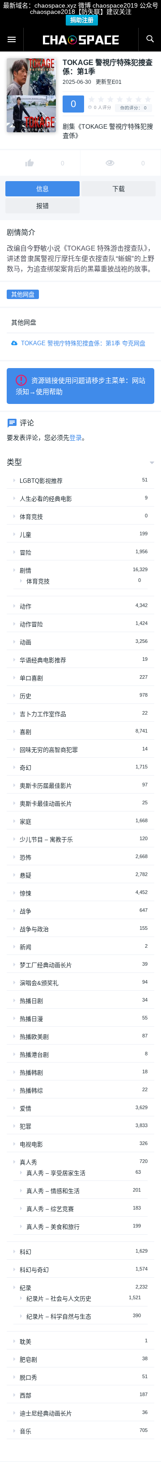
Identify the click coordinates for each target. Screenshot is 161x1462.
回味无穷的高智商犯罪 (49, 749)
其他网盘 (22, 294)
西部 (25, 1395)
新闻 (25, 947)
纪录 (25, 1287)
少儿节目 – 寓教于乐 (46, 839)
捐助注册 (81, 20)
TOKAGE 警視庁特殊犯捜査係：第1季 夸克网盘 (83, 343)
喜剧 (25, 732)
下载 (118, 188)
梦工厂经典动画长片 (46, 965)
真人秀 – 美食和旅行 (53, 1226)
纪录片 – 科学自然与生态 (58, 1316)
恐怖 (25, 857)
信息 (42, 188)
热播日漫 (31, 1018)
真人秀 (28, 1162)
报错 (42, 205)
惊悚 (25, 893)
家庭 (25, 821)
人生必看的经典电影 (46, 498)
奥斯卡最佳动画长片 (46, 803)
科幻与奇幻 (34, 1270)
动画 (25, 642)
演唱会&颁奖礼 (39, 983)
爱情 (25, 1108)
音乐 (25, 1431)
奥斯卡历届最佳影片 (46, 785)
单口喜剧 (31, 678)
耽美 (25, 1341)
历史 (25, 696)
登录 (75, 437)
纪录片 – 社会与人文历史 (58, 1298)
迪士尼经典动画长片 (46, 1413)
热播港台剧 (34, 1054)
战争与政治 (34, 929)
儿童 (25, 534)
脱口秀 (28, 1377)
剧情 (25, 570)
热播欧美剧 (34, 1036)
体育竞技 (31, 516)
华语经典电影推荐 (43, 660)
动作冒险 (31, 624)
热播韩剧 (31, 1072)
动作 (25, 606)
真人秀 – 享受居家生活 (55, 1173)
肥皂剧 (28, 1359)
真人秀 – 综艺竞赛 (50, 1209)
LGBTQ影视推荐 (41, 480)
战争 (25, 911)
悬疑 (25, 875)
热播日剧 (31, 1001)
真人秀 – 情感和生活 (53, 1191)
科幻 (25, 1252)
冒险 (25, 552)
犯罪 (25, 1126)
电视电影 (31, 1144)
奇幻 (25, 767)
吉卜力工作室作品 (43, 714)
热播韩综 (31, 1090)
